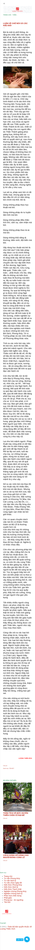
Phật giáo (8, 898)
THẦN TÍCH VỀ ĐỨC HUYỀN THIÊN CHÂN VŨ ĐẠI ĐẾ (15, 814)
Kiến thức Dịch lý (11, 887)
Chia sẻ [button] (5, 765)
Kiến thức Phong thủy (13, 885)
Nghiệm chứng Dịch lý (13, 893)
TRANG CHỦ (7, 15)
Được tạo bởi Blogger (19, 936)
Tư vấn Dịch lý (10, 881)
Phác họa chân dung (12, 896)
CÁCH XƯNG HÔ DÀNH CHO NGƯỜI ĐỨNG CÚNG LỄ (16, 856)
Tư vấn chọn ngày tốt (13, 883)
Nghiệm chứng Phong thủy (15, 891)
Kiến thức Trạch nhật (12, 889)
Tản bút (7, 902)
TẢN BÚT (11, 768)
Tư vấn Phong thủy (12, 878)
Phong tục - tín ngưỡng (13, 900)
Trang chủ (8, 876)
